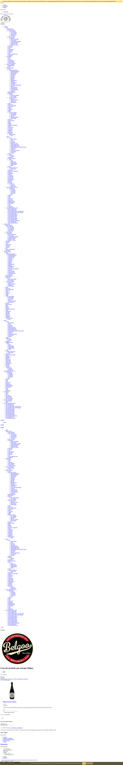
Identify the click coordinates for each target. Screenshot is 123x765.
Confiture (10, 59)
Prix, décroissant (24, 678)
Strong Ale (10, 104)
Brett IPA (13, 81)
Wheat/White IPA (14, 72)
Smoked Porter (14, 164)
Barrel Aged (13, 168)
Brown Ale (10, 169)
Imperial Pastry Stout (15, 145)
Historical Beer (12, 134)
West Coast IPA (14, 87)
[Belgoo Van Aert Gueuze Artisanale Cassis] (12, 699)
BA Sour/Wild (14, 32)
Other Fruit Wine (11, 202)
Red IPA (12, 79)
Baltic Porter (13, 161)
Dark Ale (10, 181)
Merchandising (11, 65)
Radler (9, 111)
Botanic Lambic (14, 43)
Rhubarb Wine (11, 201)
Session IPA (13, 74)
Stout (10, 137)
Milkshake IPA (14, 80)
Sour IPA (13, 75)
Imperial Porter (14, 163)
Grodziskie (10, 55)
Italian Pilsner (13, 118)
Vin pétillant (13, 190)
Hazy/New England (15, 95)
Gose (9, 48)
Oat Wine (10, 128)
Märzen (9, 122)
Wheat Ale (13, 98)
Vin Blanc (13, 189)
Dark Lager (10, 178)
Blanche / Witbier (14, 99)
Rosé (12, 194)
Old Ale (9, 174)
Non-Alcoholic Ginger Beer (14, 220)
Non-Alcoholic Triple (12, 217)
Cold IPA (13, 86)
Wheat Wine (10, 127)
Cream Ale (10, 109)
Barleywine (11, 183)
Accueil (5, 26)
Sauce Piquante (11, 60)
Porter (10, 159)
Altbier (9, 110)
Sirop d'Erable (11, 62)
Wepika (11, 761)
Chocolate (13, 149)
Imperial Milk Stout (15, 144)
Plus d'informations (89, 763)
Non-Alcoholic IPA (12, 209)
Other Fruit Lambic (15, 39)
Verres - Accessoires (11, 64)
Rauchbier (10, 180)
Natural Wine (12, 188)
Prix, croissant (18, 678)
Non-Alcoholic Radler (12, 214)
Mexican (12, 116)
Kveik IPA (13, 83)
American (13, 90)
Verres (9, 66)
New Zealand (13, 96)
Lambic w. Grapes (14, 44)
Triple (9, 103)
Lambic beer (11, 37)
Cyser (9, 204)
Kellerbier (10, 133)
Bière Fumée (10, 93)
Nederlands (5, 6)
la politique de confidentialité (16, 727)
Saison (9, 68)
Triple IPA (13, 76)
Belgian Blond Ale (12, 91)
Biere (7, 27)
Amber (9, 126)
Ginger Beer (10, 206)
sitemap (4, 741)
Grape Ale (10, 50)
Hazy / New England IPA (16, 85)
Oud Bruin (10, 45)
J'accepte (84, 763)
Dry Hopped (13, 114)
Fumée (9, 166)
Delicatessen (9, 56)
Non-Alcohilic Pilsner (12, 219)
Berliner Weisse (11, 29)
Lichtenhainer (11, 49)
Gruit (12, 135)
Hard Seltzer (10, 203)
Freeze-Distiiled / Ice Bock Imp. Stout (18, 147)
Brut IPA (12, 78)
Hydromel (10, 199)
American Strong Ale (13, 167)
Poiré (9, 197)
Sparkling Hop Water (12, 215)
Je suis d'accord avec (12, 727)
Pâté (9, 58)
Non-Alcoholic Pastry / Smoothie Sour (16, 211)
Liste (4, 672)
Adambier (10, 51)
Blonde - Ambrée (10, 67)
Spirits (9, 205)
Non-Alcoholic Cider (12, 210)
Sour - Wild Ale (12, 31)
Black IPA (11, 155)
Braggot (9, 195)
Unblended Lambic (15, 42)
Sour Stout (13, 142)
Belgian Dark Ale (11, 158)
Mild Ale (10, 130)
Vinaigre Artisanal (12, 63)
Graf (9, 52)
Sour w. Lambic (11, 36)
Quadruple (10, 157)
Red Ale (10, 119)
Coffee (9, 57)
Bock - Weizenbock (12, 105)
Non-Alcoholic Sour (12, 221)
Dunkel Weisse (11, 179)
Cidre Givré (10, 198)
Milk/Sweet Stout (14, 143)
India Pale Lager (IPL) (12, 125)
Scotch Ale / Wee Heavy (13, 171)
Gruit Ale (10, 47)
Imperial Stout (13, 138)
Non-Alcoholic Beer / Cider (12, 207)
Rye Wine (10, 182)
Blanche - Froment (13, 97)
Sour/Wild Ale (14, 34)
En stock (5, 705)
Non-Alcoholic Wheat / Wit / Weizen (15, 212)
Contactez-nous (6, 740)
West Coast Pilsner (14, 117)
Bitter (9, 121)
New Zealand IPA (14, 89)
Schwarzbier (10, 176)
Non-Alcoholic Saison (12, 218)
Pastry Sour (13, 35)
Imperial (12, 156)
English (4, 7)
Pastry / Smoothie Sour (12, 53)
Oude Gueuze (13, 40)
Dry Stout (13, 141)
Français (4, 5)
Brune (8, 136)
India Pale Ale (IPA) (13, 70)
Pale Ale (11, 94)
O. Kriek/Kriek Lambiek (16, 41)
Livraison (5, 737)
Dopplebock (10, 173)
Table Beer (10, 129)
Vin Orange (13, 192)
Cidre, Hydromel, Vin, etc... (12, 187)
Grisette (9, 124)
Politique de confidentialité (8, 739)
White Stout (13, 148)
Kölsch (9, 107)
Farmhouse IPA (14, 88)
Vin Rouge (13, 191)
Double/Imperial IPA (15, 71)
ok (2, 627)
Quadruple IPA (14, 82)
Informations (4, 744)
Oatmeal (12, 152)
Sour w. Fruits (13, 33)
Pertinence (3, 678)
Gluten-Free (10, 132)
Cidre (9, 196)
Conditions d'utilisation (7, 738)
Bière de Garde (11, 120)
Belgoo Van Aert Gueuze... (10, 701)
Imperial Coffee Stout (15, 150)
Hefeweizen (13, 101)
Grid (4, 671)
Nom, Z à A (12, 678)
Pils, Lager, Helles (13, 112)
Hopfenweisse (14, 102)
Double (9, 153)
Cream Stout (13, 151)
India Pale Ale (13, 73)
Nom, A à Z (7, 678)
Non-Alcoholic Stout (12, 213)
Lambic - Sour (9, 28)
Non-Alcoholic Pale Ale (13, 222)
